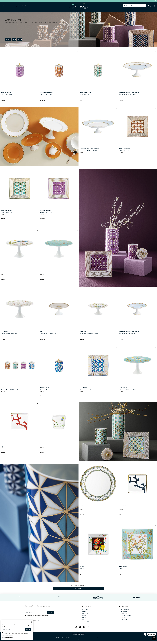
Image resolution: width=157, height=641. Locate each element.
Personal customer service (19, 598)
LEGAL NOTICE (124, 619)
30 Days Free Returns (137, 597)
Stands (20, 39)
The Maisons (25, 6)
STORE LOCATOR (85, 621)
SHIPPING (84, 615)
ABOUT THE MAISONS (125, 609)
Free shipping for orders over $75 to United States (98, 598)
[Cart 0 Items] (154, 6)
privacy (38, 620)
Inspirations (18, 6)
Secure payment (59, 598)
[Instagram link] (76, 627)
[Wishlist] (37, 52)
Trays (14, 39)
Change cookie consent (97, 637)
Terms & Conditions (79, 637)
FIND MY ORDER (85, 609)
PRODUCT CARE (85, 613)
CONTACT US (84, 611)
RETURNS (84, 617)
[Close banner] (155, 1)
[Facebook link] (80, 627)
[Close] (31, 622)
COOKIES (123, 617)
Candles (8, 39)
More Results (78, 588)
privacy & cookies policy (88, 637)
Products (5, 6)
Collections (11, 6)
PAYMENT (84, 619)
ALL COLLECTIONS (124, 611)
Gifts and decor (14, 15)
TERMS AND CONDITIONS (126, 615)
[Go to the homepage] (78, 6)
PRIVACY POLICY (124, 613)
